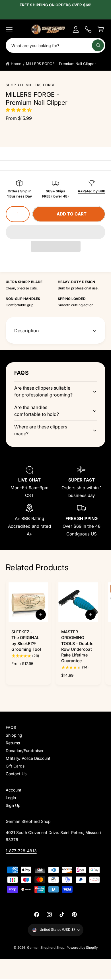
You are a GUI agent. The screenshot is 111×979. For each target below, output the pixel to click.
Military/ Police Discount (28, 758)
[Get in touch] (88, 29)
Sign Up (13, 805)
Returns (13, 742)
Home (16, 63)
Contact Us (16, 773)
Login (11, 797)
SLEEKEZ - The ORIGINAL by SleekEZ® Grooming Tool (26, 640)
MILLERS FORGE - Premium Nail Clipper (61, 63)
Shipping (14, 735)
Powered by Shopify (82, 948)
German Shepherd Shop (45, 948)
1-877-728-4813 (21, 850)
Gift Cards (15, 766)
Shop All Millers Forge (31, 85)
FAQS (11, 727)
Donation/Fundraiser (25, 750)
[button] (19, 109)
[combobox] (55, 45)
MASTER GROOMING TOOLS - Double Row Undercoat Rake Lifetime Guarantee (77, 646)
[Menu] (9, 29)
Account (13, 789)
